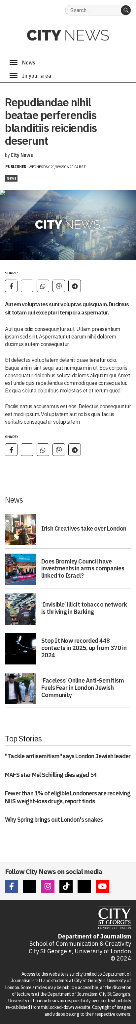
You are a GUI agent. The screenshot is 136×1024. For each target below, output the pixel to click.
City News (22, 155)
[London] (13, 75)
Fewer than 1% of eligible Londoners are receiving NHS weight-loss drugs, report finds (67, 797)
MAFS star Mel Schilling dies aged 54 (51, 775)
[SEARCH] (126, 10)
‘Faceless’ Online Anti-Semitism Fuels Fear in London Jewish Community (82, 687)
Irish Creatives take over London (83, 528)
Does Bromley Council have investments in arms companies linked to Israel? (82, 568)
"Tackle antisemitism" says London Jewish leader (67, 756)
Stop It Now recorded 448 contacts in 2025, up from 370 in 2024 (84, 648)
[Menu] (13, 62)
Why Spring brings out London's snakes (54, 819)
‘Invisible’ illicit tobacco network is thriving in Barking (84, 608)
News (11, 178)
